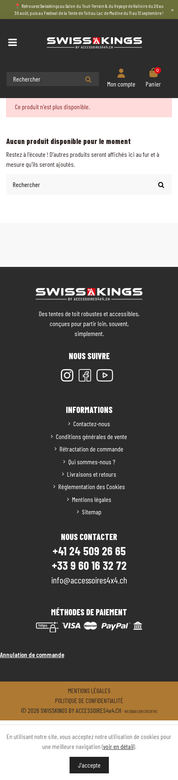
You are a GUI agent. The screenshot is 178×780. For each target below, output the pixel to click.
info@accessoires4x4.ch (89, 579)
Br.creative (148, 711)
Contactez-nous (91, 423)
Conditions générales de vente (91, 436)
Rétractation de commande (91, 449)
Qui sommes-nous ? (91, 462)
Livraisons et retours (91, 474)
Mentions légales (91, 499)
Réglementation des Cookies (91, 486)
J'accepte (89, 765)
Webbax (131, 711)
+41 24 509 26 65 (89, 551)
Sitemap (91, 512)
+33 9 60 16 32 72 (89, 565)
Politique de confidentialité (89, 700)
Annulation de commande (32, 654)
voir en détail (118, 746)
